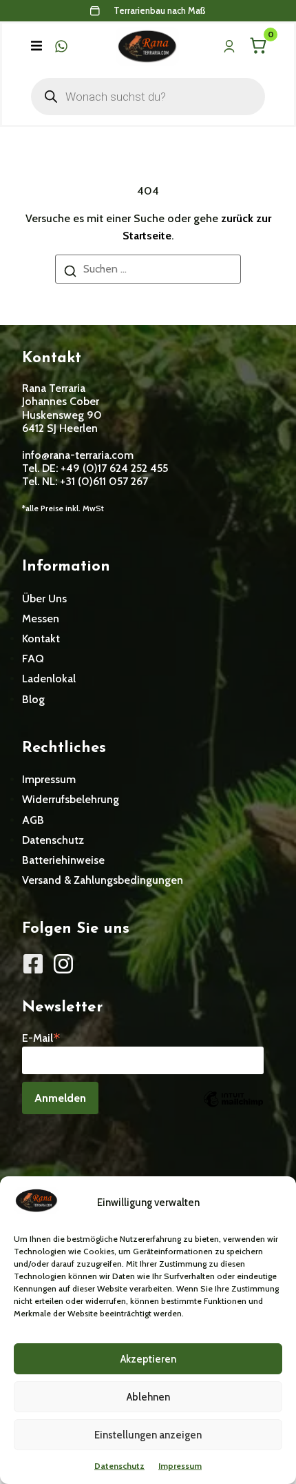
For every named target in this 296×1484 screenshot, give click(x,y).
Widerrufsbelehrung (70, 799)
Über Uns (44, 598)
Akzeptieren (148, 1359)
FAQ (33, 658)
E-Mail (41, 1037)
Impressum (180, 1466)
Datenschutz (119, 1466)
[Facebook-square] (33, 964)
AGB (33, 820)
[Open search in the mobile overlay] (148, 96)
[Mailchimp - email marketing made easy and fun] (233, 1109)
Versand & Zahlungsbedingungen (102, 880)
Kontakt (41, 638)
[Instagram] (63, 964)
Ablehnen (148, 1397)
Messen (40, 618)
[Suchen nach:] (148, 269)
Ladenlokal (49, 678)
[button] (36, 46)
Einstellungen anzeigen (148, 1435)
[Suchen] (70, 273)
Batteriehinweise (63, 860)
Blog (33, 699)
